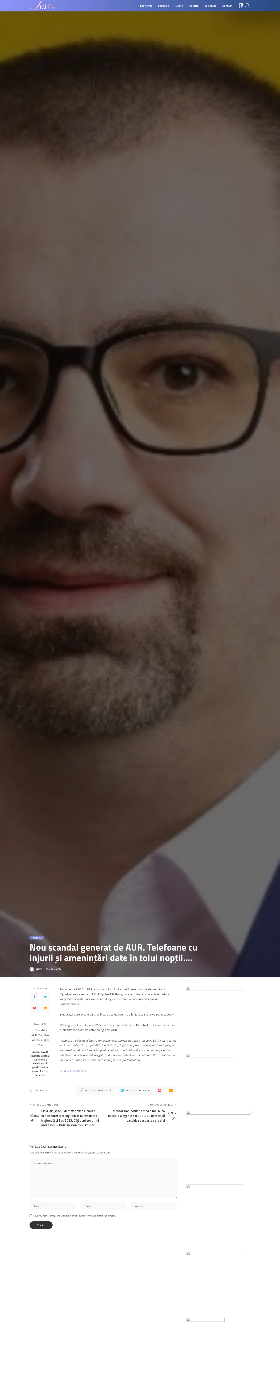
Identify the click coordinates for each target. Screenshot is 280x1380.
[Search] (247, 5)
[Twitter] (45, 997)
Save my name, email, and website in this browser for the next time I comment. (74, 1215)
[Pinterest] (34, 1008)
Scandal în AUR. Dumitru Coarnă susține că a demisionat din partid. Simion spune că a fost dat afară (40, 1063)
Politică (37, 937)
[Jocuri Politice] (44, 5)
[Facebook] (34, 997)
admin (38, 969)
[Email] (45, 1008)
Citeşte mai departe (73, 1070)
